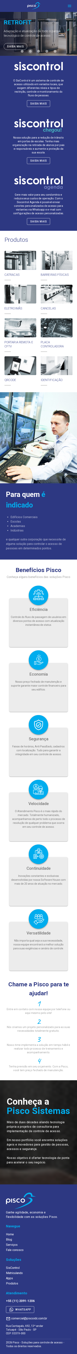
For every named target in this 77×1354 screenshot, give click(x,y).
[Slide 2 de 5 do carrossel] (30, 51)
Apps (9, 1278)
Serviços (12, 1245)
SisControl (13, 1268)
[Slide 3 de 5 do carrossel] (38, 51)
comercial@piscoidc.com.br (28, 1318)
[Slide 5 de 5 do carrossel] (55, 51)
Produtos (12, 1283)
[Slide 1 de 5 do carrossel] (22, 51)
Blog (9, 1239)
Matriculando (14, 1273)
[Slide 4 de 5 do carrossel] (46, 51)
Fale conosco (15, 1250)
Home (10, 1234)
